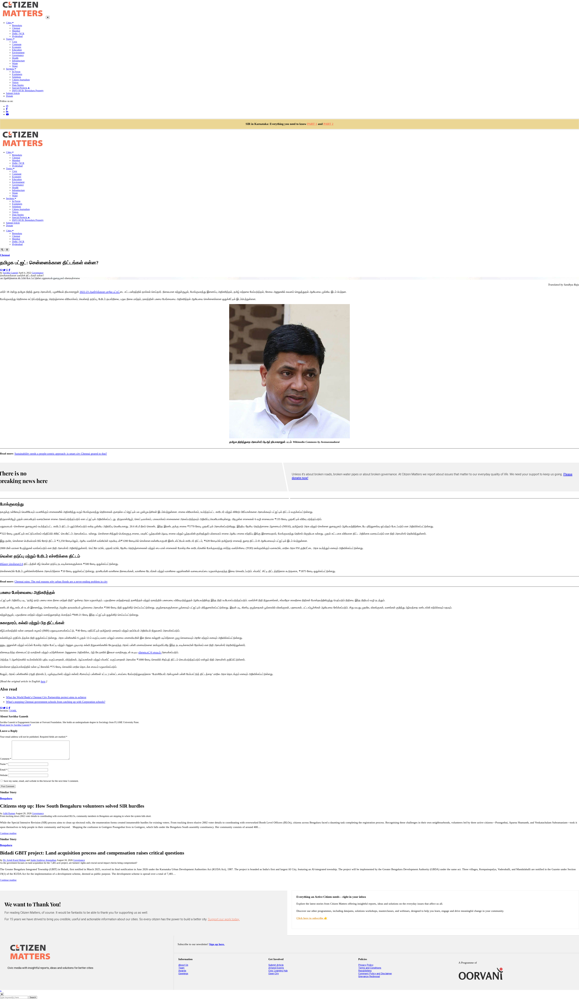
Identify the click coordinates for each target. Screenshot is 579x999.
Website (4, 775)
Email (3, 769)
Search (33, 997)
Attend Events (276, 967)
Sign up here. (217, 944)
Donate (9, 96)
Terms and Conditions (369, 967)
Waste (15, 63)
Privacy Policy (365, 965)
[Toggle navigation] (7, 249)
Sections (10, 69)
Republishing (365, 970)
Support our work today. (224, 919)
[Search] (2, 249)
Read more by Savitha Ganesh (15, 725)
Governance (18, 55)
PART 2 (328, 123)
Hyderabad (17, 36)
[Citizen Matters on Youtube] (39, 977)
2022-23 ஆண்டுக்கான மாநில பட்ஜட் (100, 291)
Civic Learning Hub (278, 970)
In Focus (16, 71)
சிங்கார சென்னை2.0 (11, 563)
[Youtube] (7, 114)
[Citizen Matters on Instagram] (12, 977)
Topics (9, 39)
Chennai (16, 28)
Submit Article (13, 93)
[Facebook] (7, 109)
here (43, 681)
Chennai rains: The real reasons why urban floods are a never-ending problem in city (61, 581)
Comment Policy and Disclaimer (375, 973)
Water (15, 66)
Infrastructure (18, 60)
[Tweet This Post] (4, 270)
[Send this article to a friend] (1, 270)
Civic (14, 41)
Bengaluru (17, 25)
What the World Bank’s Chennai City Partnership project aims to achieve (46, 697)
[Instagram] (7, 106)
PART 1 (312, 123)
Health (15, 58)
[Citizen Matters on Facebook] (21, 977)
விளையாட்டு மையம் (149, 652)
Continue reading (8, 833)
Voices (15, 82)
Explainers (17, 74)
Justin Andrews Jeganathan (43, 860)
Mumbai (16, 31)
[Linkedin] (7, 111)
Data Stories (18, 85)
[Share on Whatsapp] (7, 270)
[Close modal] (2, 994)
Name (4, 764)
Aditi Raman (9, 813)
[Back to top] (1, 991)
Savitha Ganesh (10, 273)
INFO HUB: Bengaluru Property (28, 90)
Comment (5, 759)
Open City (273, 973)
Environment (18, 52)
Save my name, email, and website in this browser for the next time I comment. (41, 781)
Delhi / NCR (18, 33)
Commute (16, 44)
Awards (182, 970)
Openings (183, 973)
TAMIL (13, 710)
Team (181, 967)
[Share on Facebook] (9, 270)
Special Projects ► (21, 88)
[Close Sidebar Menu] (48, 17)
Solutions (16, 77)
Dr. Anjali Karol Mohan (14, 860)
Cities (9, 22)
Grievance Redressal (369, 976)
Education (17, 50)
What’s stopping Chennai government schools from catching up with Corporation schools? (55, 701)
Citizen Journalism (21, 79)
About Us (183, 965)
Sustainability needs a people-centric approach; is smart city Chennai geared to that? (60, 453)
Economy (16, 47)
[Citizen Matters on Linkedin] (30, 977)
